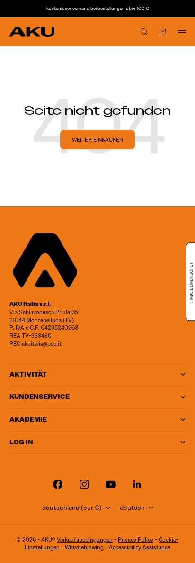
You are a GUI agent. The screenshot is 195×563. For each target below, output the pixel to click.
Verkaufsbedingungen (85, 539)
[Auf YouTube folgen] (110, 484)
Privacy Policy (135, 539)
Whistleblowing (84, 547)
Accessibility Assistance (139, 547)
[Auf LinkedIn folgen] (137, 484)
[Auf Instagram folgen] (84, 484)
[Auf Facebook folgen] (57, 484)
